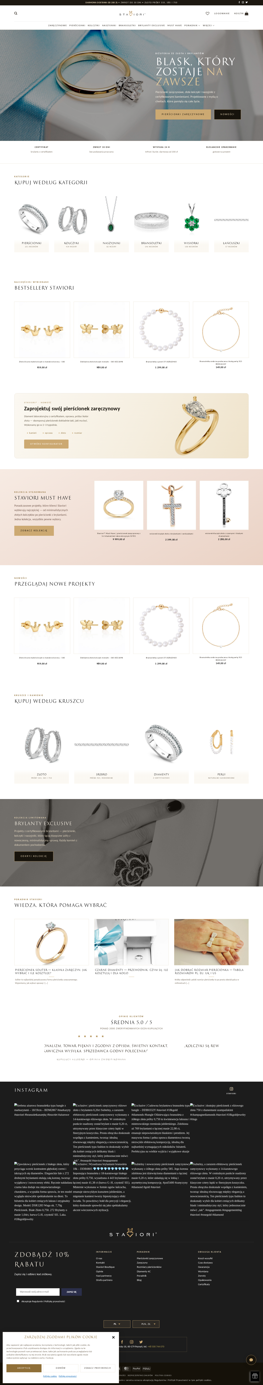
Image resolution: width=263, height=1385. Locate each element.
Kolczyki (94, 25)
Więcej (207, 25)
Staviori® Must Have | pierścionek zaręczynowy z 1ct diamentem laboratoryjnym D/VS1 (118, 535)
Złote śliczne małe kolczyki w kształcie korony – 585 (42, 362)
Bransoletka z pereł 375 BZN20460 (161, 362)
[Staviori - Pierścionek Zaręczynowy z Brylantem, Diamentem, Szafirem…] (131, 13)
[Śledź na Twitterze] (247, 2)
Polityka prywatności (68, 1376)
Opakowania (204, 1280)
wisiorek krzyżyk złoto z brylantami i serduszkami (171, 534)
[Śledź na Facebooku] (239, 2)
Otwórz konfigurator (46, 444)
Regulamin (37, 1301)
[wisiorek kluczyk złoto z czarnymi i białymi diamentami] (224, 505)
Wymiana (203, 1271)
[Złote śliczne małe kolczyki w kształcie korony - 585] (42, 330)
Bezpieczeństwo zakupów (140, 1376)
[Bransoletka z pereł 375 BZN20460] (161, 330)
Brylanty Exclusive (151, 25)
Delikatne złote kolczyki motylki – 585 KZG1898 (101, 362)
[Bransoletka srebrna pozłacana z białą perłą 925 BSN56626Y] (221, 330)
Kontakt (100, 1263)
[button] (113, 1337)
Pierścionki (77, 25)
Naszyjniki (109, 25)
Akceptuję (24, 1368)
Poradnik (191, 25)
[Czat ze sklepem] (251, 1360)
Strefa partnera (104, 1280)
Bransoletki (127, 25)
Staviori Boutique (105, 1267)
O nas (99, 1258)
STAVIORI (231, 1094)
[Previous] (15, 339)
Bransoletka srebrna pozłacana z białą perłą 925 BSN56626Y (221, 363)
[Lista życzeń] (208, 13)
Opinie (99, 1271)
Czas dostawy (205, 1263)
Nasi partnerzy (104, 1276)
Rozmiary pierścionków (149, 1267)
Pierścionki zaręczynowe (150, 1258)
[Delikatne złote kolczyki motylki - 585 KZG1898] (102, 330)
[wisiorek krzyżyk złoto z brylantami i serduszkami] (171, 505)
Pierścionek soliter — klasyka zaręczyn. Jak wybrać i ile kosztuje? (51, 972)
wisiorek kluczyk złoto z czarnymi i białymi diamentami (224, 535)
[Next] (248, 339)
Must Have (174, 25)
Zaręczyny (142, 1263)
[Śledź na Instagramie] (243, 2)
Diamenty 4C (144, 1271)
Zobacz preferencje (97, 1368)
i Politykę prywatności (54, 1301)
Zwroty (202, 1276)
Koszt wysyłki (205, 1258)
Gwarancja (204, 1267)
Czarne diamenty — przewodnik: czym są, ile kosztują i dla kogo (131, 972)
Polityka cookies (50, 1376)
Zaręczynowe (57, 25)
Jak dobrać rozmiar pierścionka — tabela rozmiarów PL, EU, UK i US (209, 972)
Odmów (61, 1368)
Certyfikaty (204, 1284)
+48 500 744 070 (155, 1346)
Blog (139, 1280)
